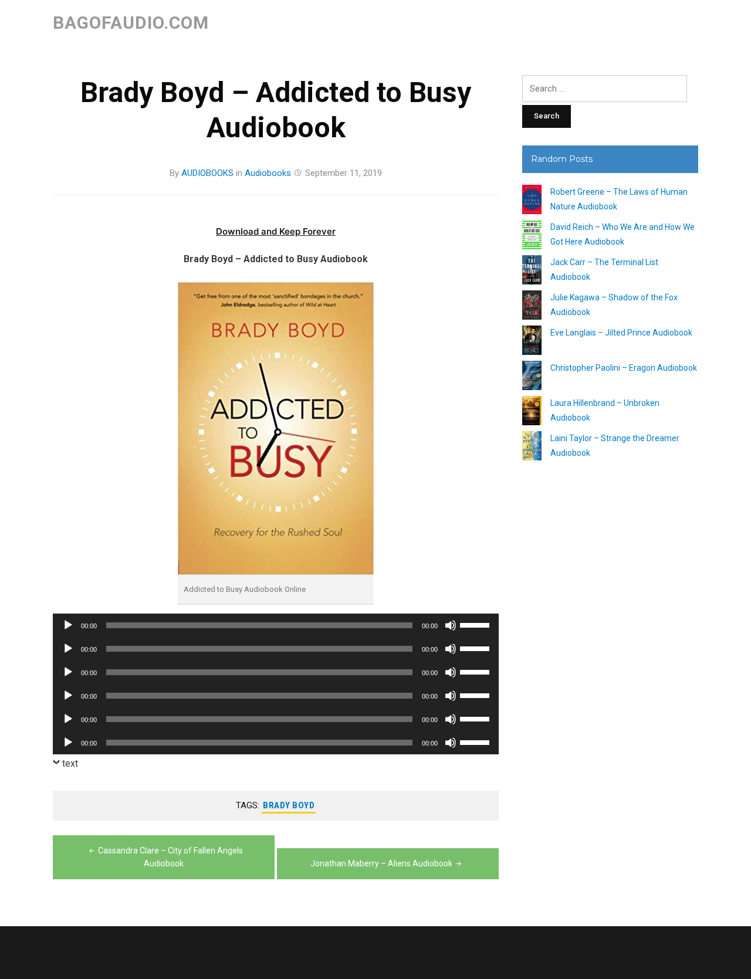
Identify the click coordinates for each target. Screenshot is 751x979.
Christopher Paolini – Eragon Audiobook (623, 367)
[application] (276, 625)
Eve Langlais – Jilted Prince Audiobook (621, 332)
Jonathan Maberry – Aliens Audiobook (381, 863)
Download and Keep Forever (276, 231)
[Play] (68, 625)
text (70, 763)
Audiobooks (268, 173)
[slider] (476, 624)
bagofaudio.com (131, 22)
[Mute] (450, 625)
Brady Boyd (288, 805)
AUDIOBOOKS (207, 173)
